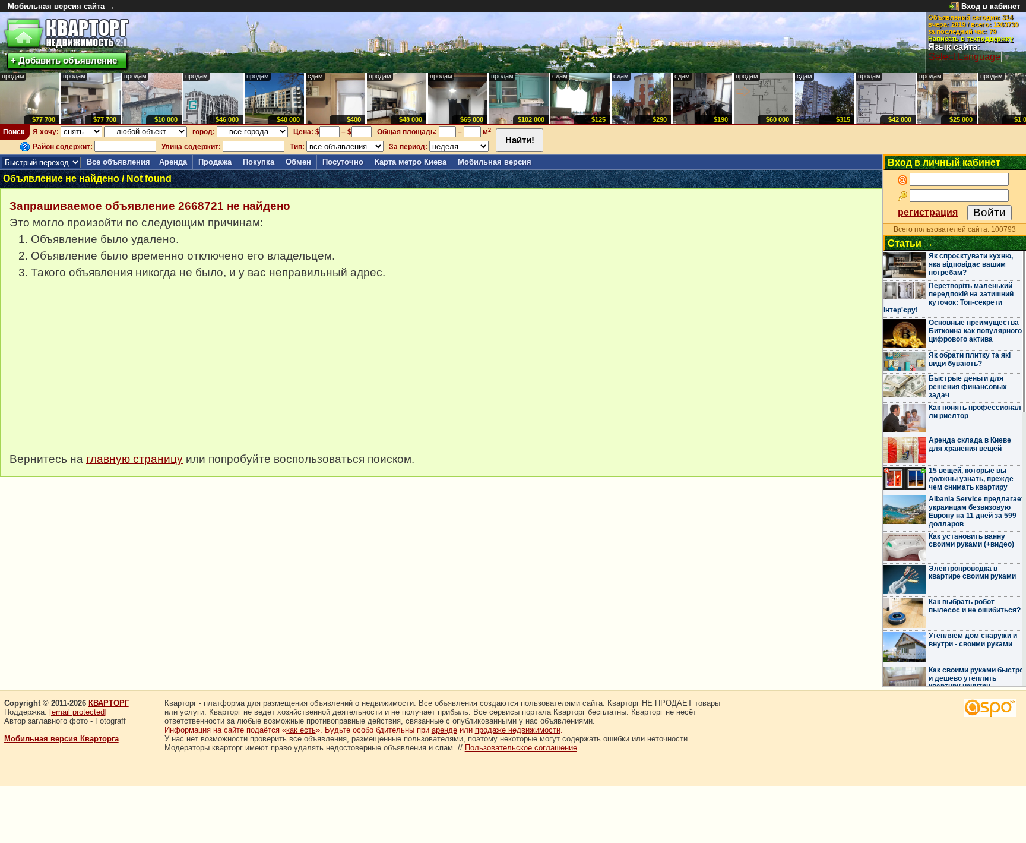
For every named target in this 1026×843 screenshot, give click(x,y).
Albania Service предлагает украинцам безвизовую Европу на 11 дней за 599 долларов (977, 511)
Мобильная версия (494, 161)
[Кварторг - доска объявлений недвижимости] (66, 33)
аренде (444, 729)
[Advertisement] (99, 372)
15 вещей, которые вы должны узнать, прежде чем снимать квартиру (971, 478)
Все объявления (118, 161)
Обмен (298, 161)
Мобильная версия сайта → (61, 6)
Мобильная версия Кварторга (61, 738)
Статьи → (910, 243)
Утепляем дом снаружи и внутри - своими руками (973, 640)
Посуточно (342, 161)
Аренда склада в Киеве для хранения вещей (970, 444)
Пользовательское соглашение (521, 747)
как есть (301, 729)
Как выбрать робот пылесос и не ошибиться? (975, 606)
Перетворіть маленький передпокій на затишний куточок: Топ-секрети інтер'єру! (949, 298)
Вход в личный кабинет (944, 162)
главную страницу (134, 459)
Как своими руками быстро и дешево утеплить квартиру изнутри (976, 678)
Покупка (258, 161)
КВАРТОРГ (108, 703)
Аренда (173, 161)
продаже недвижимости (517, 729)
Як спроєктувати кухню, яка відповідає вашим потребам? (971, 264)
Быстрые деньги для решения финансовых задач (968, 386)
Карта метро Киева (410, 161)
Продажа (215, 161)
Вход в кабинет (990, 6)
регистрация (928, 212)
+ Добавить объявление (64, 60)
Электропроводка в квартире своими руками (972, 572)
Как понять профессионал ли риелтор (975, 411)
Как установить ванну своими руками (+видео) (971, 540)
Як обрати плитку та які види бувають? (970, 359)
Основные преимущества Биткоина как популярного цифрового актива (975, 330)
